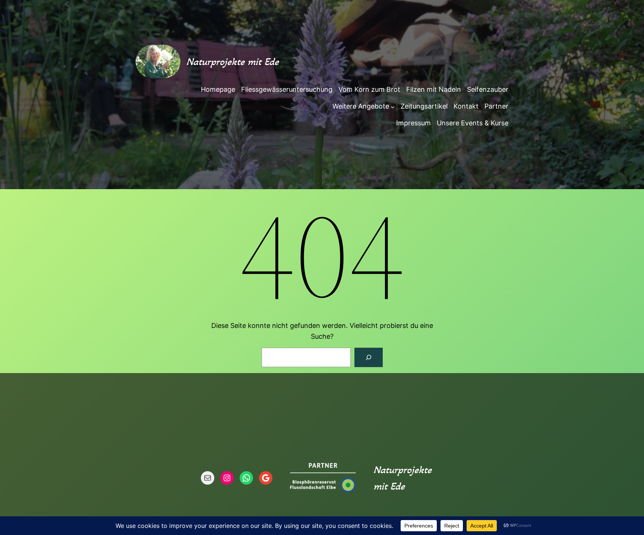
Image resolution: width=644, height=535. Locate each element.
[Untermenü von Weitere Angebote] (393, 106)
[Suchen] (368, 357)
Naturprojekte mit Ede (232, 61)
